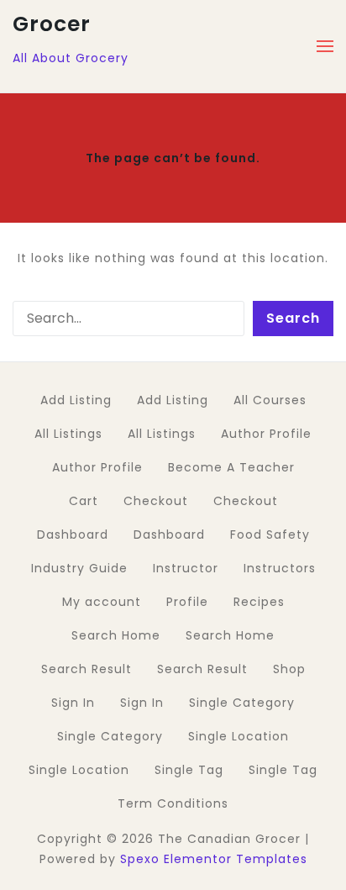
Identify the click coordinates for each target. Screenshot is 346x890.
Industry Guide (79, 568)
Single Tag (189, 769)
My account (101, 601)
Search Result (86, 669)
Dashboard (72, 534)
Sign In (73, 702)
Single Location (238, 736)
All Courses (270, 400)
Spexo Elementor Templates (213, 859)
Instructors (280, 568)
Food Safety (270, 534)
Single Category (242, 702)
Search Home (115, 635)
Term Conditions (173, 803)
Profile (187, 601)
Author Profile (266, 433)
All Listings (68, 433)
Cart (83, 500)
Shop (289, 669)
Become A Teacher (231, 467)
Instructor (185, 568)
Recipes (259, 601)
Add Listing (76, 400)
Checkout (155, 500)
